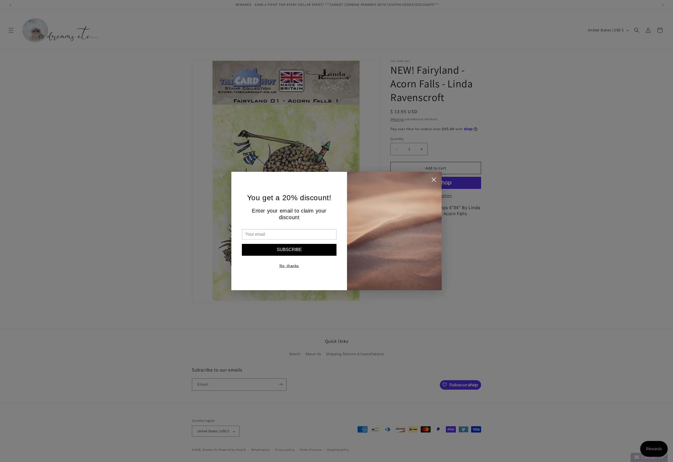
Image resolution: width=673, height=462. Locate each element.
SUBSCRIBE (289, 249)
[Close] (433, 181)
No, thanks (289, 266)
